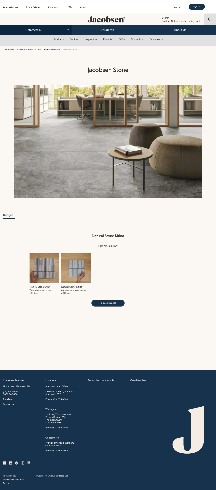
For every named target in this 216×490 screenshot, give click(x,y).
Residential (108, 30)
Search (165, 17)
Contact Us (137, 39)
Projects (107, 39)
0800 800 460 (10, 394)
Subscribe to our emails (101, 380)
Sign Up (196, 6)
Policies (6, 483)
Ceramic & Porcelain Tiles (29, 49)
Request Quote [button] (108, 302)
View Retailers (138, 380)
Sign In (177, 6)
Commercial (33, 30)
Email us (7, 399)
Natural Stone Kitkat (108, 235)
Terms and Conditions (13, 479)
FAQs (69, 6)
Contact (83, 6)
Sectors (74, 39)
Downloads (53, 6)
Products (58, 39)
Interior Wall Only (52, 49)
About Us (180, 30)
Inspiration (91, 39)
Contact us (8, 404)
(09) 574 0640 (10, 391)
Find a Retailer (33, 6)
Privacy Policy (9, 475)
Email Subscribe (10, 6)
